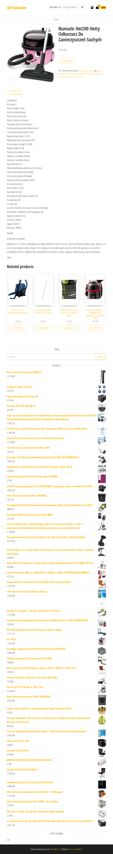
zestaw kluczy (78, 76)
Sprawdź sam (66, 60)
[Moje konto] (92, 7)
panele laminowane (86, 73)
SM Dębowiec (16, 7)
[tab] (17, 90)
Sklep (56, 19)
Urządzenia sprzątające (86, 70)
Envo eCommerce (75, 849)
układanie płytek (68, 76)
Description (15, 90)
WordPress (55, 849)
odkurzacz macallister (72, 73)
